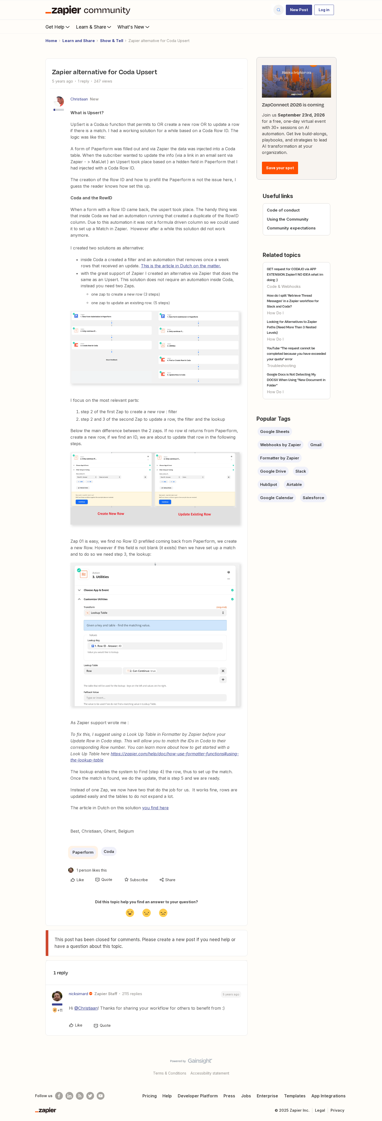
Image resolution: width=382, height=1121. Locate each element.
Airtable (294, 484)
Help (167, 1095)
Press (229, 1095)
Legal (320, 1110)
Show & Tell (111, 40)
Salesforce (313, 497)
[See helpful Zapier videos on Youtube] (100, 1096)
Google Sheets (274, 431)
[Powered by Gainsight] (191, 1062)
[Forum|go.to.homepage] (89, 10)
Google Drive (273, 471)
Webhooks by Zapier (280, 444)
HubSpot (268, 484)
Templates (295, 1095)
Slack (300, 471)
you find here (155, 807)
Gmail (315, 444)
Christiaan (79, 99)
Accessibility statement (209, 1073)
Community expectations (291, 228)
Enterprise (267, 1095)
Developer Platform (198, 1095)
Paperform (83, 852)
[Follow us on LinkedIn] (69, 1096)
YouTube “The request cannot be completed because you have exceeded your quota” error (296, 353)
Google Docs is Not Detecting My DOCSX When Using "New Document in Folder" (296, 380)
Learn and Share (78, 40)
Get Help (54, 27)
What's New (130, 27)
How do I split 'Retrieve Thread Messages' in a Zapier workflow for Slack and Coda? (293, 301)
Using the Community (287, 219)
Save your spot (280, 168)
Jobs (246, 1095)
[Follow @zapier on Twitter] (90, 1096)
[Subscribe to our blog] (80, 1096)
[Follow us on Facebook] (59, 1096)
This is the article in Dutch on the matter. (181, 265)
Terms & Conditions (169, 1073)
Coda (109, 851)
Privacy (337, 1110)
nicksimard (78, 993)
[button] (299, 10)
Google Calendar (276, 497)
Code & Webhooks (284, 286)
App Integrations (328, 1095)
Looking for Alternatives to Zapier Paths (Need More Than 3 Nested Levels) (292, 327)
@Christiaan (86, 1008)
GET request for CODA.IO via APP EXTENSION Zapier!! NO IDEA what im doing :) (295, 274)
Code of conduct (283, 210)
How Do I (275, 312)
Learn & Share (91, 27)
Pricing (149, 1095)
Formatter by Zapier (279, 458)
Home (51, 40)
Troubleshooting (281, 365)
